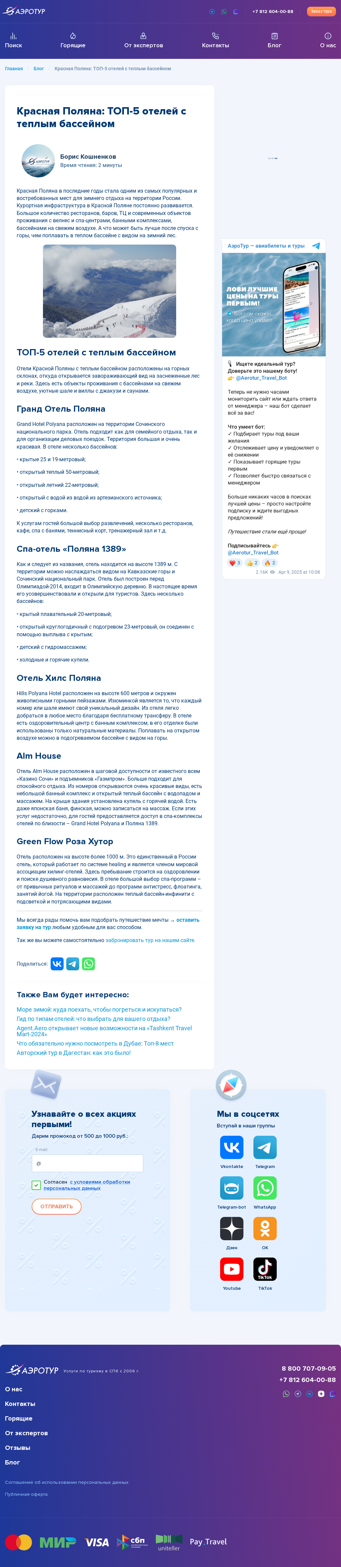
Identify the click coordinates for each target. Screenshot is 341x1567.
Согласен (87, 1185)
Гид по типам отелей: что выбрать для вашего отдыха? (93, 1019)
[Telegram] (72, 963)
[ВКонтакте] (57, 963)
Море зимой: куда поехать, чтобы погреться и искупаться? (99, 1010)
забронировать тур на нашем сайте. (150, 940)
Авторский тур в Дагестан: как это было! (74, 1053)
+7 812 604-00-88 (307, 1380)
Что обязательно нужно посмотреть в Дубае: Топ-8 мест (95, 1044)
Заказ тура (321, 11)
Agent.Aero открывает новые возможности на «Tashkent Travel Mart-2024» (104, 1031)
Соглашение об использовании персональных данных (67, 1482)
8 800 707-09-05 (309, 1369)
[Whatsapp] (88, 963)
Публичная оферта (26, 1494)
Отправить (56, 1206)
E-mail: (42, 1149)
